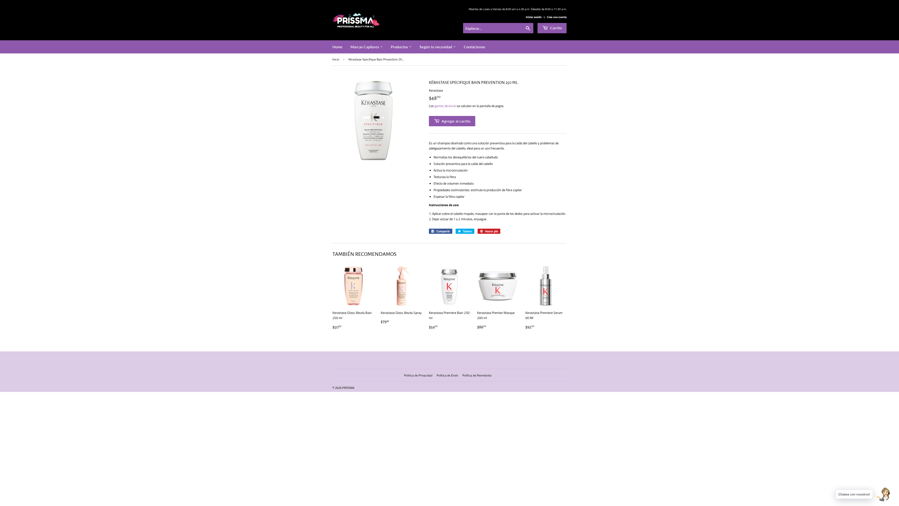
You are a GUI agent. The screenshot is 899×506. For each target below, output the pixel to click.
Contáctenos (474, 47)
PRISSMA (348, 387)
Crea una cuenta (557, 17)
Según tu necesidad (436, 47)
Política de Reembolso (477, 375)
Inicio (335, 59)
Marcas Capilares (365, 47)
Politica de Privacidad (418, 375)
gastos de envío (445, 105)
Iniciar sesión (534, 17)
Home (337, 47)
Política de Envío (447, 375)
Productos (400, 47)
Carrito (555, 28)
